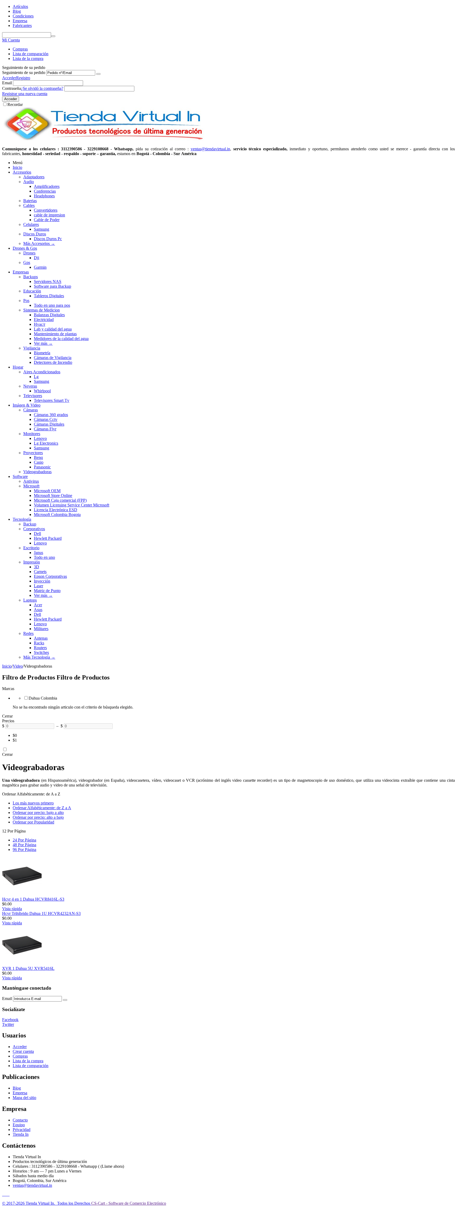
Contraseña (11, 88)
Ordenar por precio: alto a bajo (38, 817)
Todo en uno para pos (52, 305)
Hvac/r (39, 324)
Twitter (8, 1024)
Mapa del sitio (24, 1097)
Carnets (40, 571)
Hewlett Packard (48, 538)
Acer (38, 605)
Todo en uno (44, 557)
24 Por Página (24, 840)
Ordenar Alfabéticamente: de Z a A (42, 808)
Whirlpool (42, 391)
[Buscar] (53, 36)
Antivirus (31, 481)
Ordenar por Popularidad (33, 822)
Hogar (18, 367)
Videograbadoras (37, 471)
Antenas (41, 638)
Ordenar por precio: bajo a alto (38, 812)
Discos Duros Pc (48, 238)
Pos (26, 300)
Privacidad (21, 1129)
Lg (36, 376)
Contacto (20, 1120)
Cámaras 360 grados (51, 414)
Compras (20, 49)
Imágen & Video (26, 405)
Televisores (32, 395)
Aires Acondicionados (41, 372)
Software (20, 476)
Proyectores (33, 452)
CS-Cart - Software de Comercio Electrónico (128, 1203)
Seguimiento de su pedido (23, 72)
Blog (17, 11)
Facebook (10, 1019)
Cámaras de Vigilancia (52, 357)
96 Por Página (24, 849)
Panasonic (42, 467)
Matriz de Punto (47, 590)
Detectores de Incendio (53, 362)
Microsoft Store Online (53, 495)
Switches (41, 652)
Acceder (9, 78)
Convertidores (45, 210)
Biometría (42, 353)
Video (18, 666)
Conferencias (45, 191)
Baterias (30, 200)
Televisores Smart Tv (51, 400)
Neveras (30, 386)
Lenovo (40, 438)
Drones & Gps (25, 248)
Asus (38, 609)
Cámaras (30, 410)
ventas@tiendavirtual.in (32, 1185)
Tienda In (21, 1134)
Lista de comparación (30, 54)
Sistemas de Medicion (41, 310)
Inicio (17, 167)
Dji (36, 257)
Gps (26, 262)
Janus (38, 552)
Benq (38, 457)
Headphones (44, 196)
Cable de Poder (47, 219)
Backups (30, 276)
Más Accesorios (39, 243)
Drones (29, 253)
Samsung (41, 229)
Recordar (15, 104)
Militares (41, 628)
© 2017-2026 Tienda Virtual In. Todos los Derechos (46, 1203)
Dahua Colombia (43, 698)
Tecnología (22, 519)
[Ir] (98, 74)
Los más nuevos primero (33, 803)
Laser (38, 586)
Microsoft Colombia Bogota (57, 514)
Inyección (42, 581)
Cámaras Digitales (49, 424)
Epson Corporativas (50, 576)
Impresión (31, 562)
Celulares (31, 224)
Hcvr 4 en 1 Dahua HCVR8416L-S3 (33, 899)
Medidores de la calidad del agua (61, 338)
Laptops (30, 600)
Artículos (20, 6)
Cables (29, 205)
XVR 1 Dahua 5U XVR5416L (28, 968)
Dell (37, 533)
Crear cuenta (23, 1051)
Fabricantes (22, 25)
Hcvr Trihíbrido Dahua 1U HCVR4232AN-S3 (41, 913)
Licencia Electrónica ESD (55, 510)
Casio (38, 462)
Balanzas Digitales (49, 315)
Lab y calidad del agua (53, 329)
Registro (23, 78)
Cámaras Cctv (45, 419)
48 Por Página (24, 845)
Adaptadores (33, 177)
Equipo (19, 1125)
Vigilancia (31, 348)
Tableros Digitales (49, 296)
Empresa (20, 20)
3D (36, 567)
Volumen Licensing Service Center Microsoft (71, 505)
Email (7, 83)
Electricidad (44, 319)
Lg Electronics (46, 443)
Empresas (21, 272)
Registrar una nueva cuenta (24, 93)
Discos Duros (34, 234)
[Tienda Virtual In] (103, 140)
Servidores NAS (47, 281)
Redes (28, 633)
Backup (29, 524)
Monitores (31, 433)
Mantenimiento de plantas (55, 334)
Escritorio (31, 548)
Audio (28, 181)
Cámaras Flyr (45, 429)
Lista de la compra (28, 58)
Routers (40, 647)
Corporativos (34, 529)
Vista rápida (12, 908)
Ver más (43, 343)
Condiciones (23, 16)
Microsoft (31, 486)
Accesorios (22, 172)
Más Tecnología (39, 657)
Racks (39, 643)
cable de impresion (49, 215)
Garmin (40, 267)
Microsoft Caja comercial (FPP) (60, 500)
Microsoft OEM (47, 490)
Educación (32, 291)
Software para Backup (52, 286)
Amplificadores (47, 186)
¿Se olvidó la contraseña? (42, 88)
